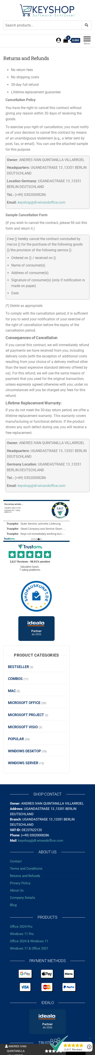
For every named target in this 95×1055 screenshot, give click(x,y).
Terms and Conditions (26, 869)
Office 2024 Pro (21, 927)
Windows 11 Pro (22, 934)
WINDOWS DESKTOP (24, 751)
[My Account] (58, 40)
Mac (12, 691)
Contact (16, 861)
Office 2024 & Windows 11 (29, 941)
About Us (17, 890)
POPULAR (16, 739)
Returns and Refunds (25, 876)
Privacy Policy (20, 883)
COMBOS (15, 679)
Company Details (22, 898)
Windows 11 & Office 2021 (29, 948)
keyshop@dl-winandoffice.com (41, 202)
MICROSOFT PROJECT (26, 715)
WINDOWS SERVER (23, 763)
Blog (13, 905)
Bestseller (18, 667)
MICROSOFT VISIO (23, 727)
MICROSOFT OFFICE (24, 703)
